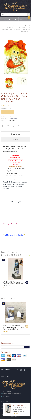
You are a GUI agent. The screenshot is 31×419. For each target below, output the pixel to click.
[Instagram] (21, 369)
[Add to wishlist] (3, 260)
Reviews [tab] (15, 139)
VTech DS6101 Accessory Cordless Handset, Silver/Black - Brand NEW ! (13, 283)
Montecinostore (14, 117)
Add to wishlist (6, 109)
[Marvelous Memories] (15, 6)
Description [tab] (15, 134)
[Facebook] (2, 126)
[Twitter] (7, 126)
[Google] (19, 126)
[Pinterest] (24, 369)
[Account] (9, 19)
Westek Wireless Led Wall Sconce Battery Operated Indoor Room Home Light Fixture (13, 327)
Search (26, 347)
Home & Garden (24, 25)
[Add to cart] (26, 282)
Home (14, 25)
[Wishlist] (15, 19)
